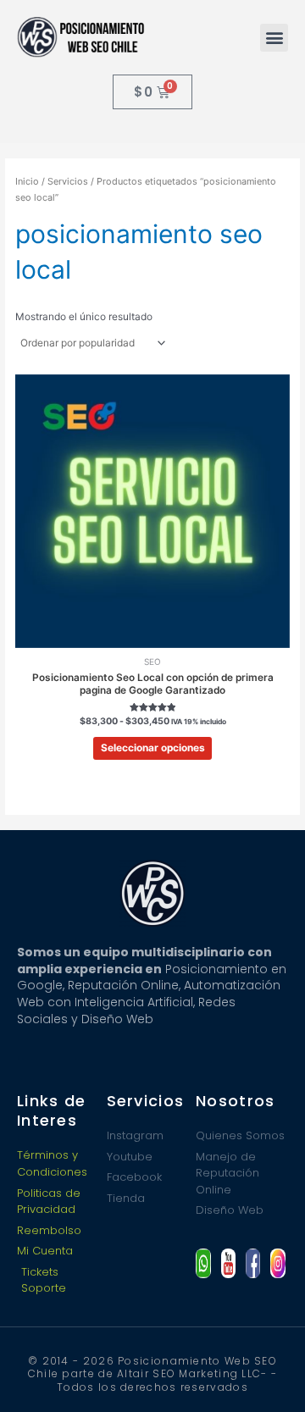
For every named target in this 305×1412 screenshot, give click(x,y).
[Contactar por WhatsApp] (203, 1263)
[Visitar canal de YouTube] (228, 1263)
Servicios (67, 181)
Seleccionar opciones (153, 748)
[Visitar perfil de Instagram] (277, 1263)
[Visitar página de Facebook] (253, 1263)
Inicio (27, 181)
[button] (274, 38)
